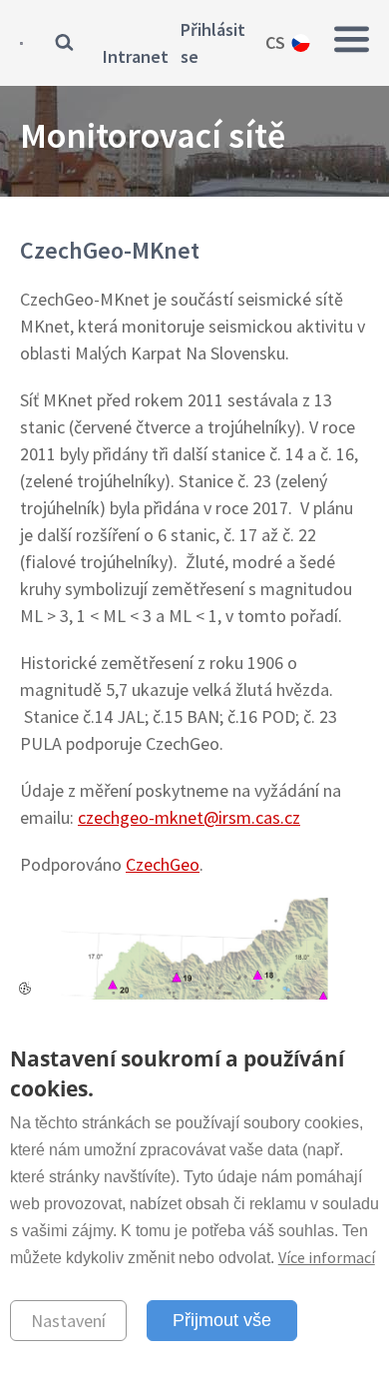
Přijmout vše (222, 1320)
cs (275, 42)
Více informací (326, 1257)
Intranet (136, 56)
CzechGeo (162, 864)
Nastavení (68, 1320)
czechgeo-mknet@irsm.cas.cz (189, 817)
